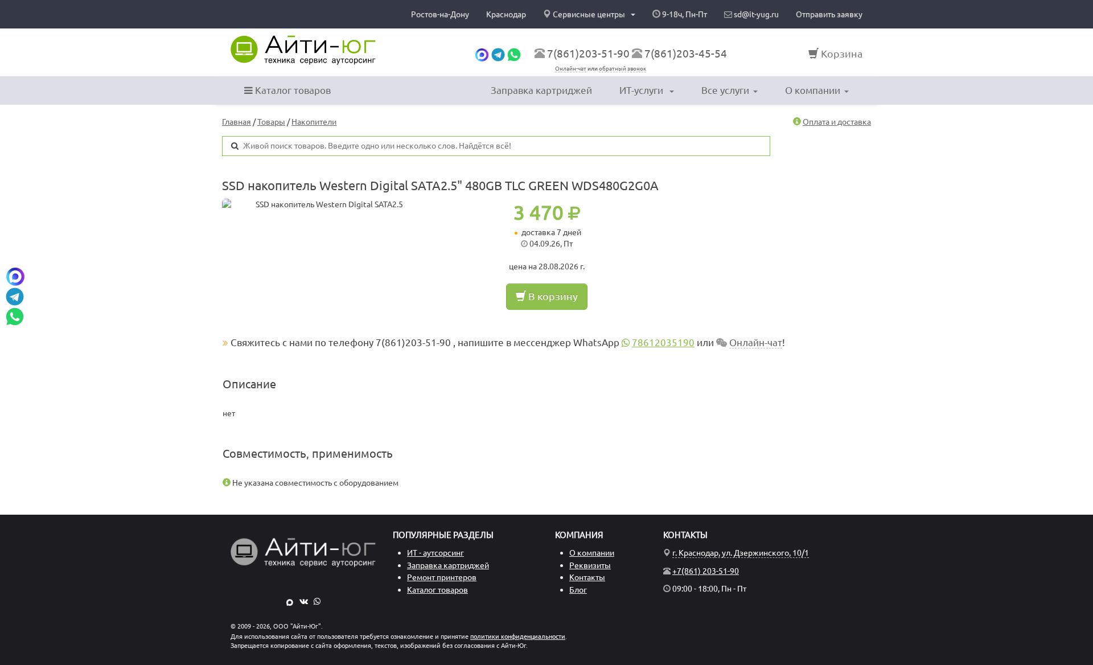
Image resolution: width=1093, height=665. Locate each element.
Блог (578, 589)
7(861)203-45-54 (685, 53)
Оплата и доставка (837, 121)
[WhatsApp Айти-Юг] (317, 601)
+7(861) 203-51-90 (705, 571)
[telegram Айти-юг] (498, 53)
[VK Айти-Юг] (303, 601)
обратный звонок (622, 68)
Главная (236, 121)
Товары (271, 121)
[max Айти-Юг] (290, 601)
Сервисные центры (589, 14)
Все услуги (725, 90)
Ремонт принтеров (441, 577)
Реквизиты (590, 565)
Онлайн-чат (570, 68)
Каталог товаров (292, 90)
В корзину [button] (552, 296)
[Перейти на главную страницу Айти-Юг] (303, 50)
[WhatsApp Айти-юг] (514, 53)
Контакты (587, 577)
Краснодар (506, 14)
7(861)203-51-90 (588, 53)
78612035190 (663, 342)
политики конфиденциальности (517, 636)
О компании (812, 90)
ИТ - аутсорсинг (435, 552)
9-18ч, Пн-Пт (683, 14)
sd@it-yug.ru (755, 14)
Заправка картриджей (541, 90)
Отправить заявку (829, 14)
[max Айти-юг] (482, 53)
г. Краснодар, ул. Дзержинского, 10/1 (740, 552)
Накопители (313, 121)
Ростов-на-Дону (440, 14)
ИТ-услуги (642, 90)
